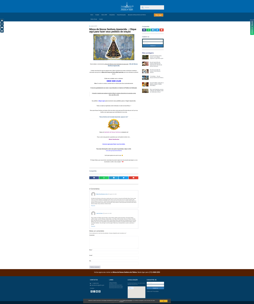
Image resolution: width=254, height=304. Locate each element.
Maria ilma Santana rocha (102, 194)
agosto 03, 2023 (113, 194)
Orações (97, 14)
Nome (90, 249)
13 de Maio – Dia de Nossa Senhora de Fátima (156, 77)
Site (90, 260)
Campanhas (112, 14)
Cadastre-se (152, 45)
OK (163, 301)
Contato (101, 19)
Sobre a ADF (104, 14)
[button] (158, 15)
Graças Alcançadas (121, 14)
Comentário (92, 235)
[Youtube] (2, 27)
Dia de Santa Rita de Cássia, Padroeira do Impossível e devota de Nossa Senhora (156, 64)
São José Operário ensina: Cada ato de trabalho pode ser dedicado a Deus (157, 91)
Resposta (93, 205)
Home (91, 14)
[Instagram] (2, 24)
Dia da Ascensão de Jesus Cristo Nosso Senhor (155, 71)
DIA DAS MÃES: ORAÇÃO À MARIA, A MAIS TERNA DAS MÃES (157, 84)
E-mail (91, 255)
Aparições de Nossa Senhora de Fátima (137, 14)
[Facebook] (2, 20)
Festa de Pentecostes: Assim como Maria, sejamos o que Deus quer (156, 57)
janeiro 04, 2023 (108, 213)
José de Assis (99, 213)
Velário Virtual (93, 19)
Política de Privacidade (127, 300)
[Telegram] (2, 31)
